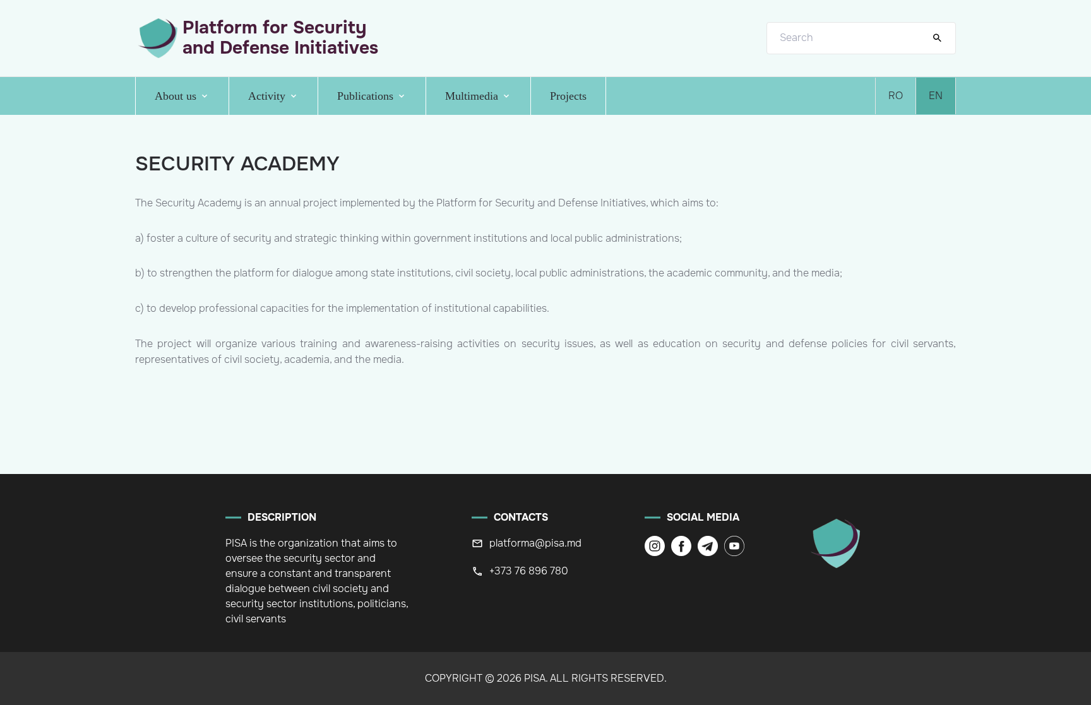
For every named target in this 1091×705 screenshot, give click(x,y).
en (936, 95)
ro (895, 95)
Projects (568, 96)
